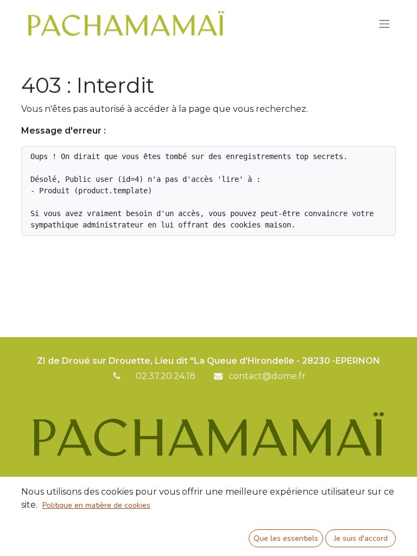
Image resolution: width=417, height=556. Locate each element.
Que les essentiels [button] (286, 538)
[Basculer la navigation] (384, 23)
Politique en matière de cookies (96, 505)
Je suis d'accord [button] (361, 538)
